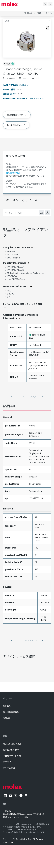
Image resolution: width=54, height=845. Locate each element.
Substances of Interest (16, 286)
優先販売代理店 (13, 172)
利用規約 (7, 706)
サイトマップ (8, 839)
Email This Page (14, 125)
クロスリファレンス (12, 756)
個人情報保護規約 (11, 712)
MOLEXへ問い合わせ (12, 743)
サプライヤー (9, 762)
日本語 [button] (29, 13)
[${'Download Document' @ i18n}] (47, 212)
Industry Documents (14, 262)
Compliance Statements (16, 247)
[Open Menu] (50, 4)
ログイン (48, 13)
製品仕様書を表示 (15, 114)
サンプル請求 (9, 768)
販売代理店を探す (11, 750)
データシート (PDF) (13, 212)
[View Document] (41, 212)
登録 (39, 13)
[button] (47, 27)
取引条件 (7, 718)
